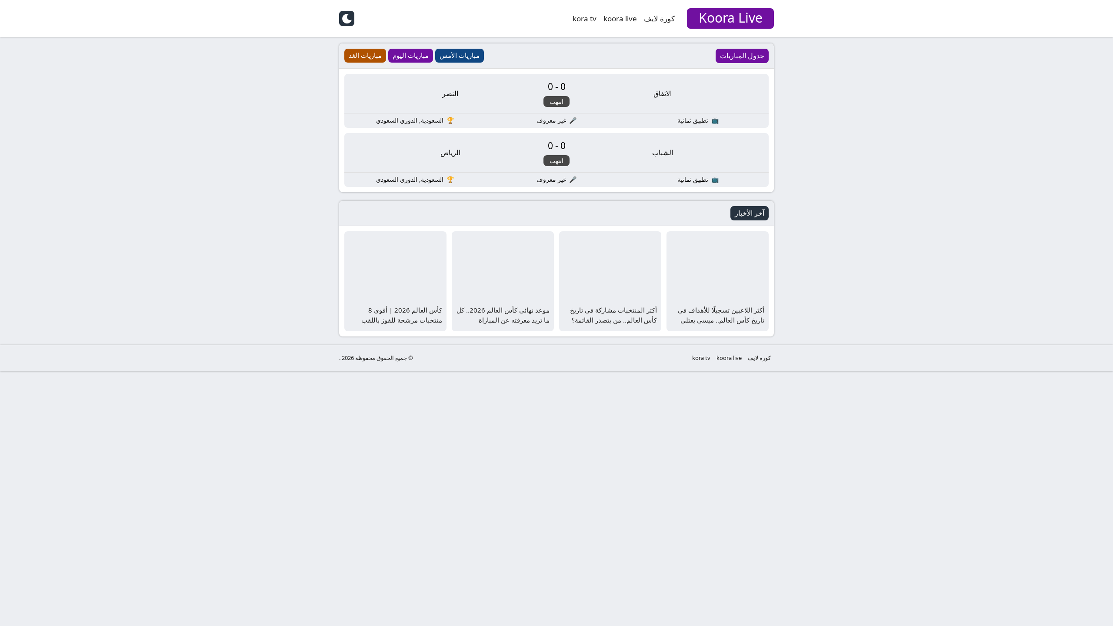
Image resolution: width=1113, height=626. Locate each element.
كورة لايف (659, 18)
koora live (620, 18)
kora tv (584, 18)
